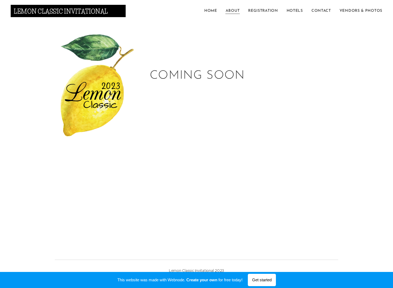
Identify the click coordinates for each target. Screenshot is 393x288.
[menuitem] (212, 11)
